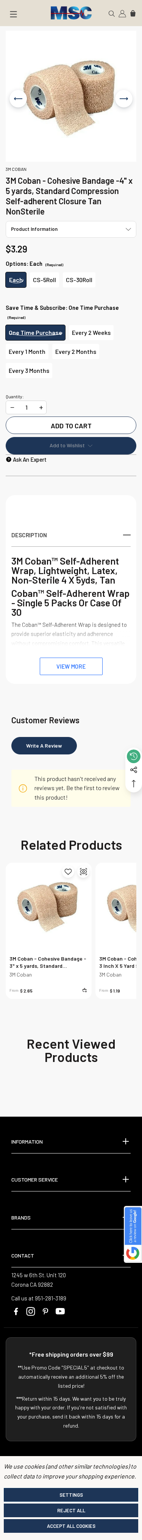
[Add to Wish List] (68, 872)
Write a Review (44, 745)
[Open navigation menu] (13, 16)
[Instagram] (30, 1311)
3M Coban (20, 974)
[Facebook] (15, 1311)
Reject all (71, 1510)
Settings (71, 1495)
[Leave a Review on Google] (133, 1234)
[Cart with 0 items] (133, 12)
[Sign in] (122, 12)
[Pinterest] (45, 1311)
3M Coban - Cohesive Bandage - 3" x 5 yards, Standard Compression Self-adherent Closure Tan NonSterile (47, 962)
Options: (34, 263)
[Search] (111, 12)
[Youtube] (60, 1311)
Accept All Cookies (71, 1526)
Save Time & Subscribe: (62, 312)
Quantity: (15, 396)
